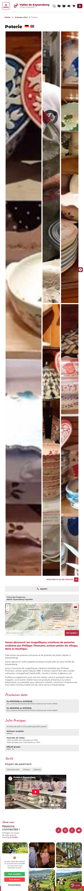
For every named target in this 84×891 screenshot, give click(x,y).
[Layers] (75, 606)
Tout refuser (14, 879)
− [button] (8, 609)
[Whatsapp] (72, 830)
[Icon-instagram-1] (65, 830)
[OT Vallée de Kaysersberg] (51, 167)
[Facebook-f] (58, 830)
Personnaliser (14, 885)
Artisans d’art (21, 17)
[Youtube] (79, 830)
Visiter (7, 17)
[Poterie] (69, 167)
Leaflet (76, 626)
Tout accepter (14, 874)
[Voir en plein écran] (7, 613)
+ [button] (8, 605)
